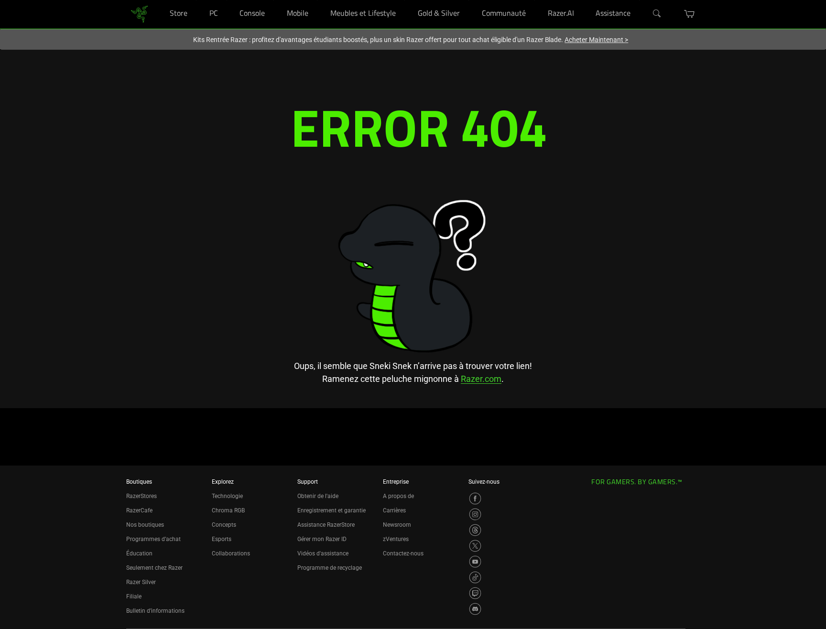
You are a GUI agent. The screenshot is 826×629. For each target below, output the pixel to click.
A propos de (398, 496)
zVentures (396, 539)
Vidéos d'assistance (322, 553)
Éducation (139, 553)
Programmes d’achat (153, 539)
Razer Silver (141, 582)
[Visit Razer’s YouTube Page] (475, 561)
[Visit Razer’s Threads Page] (475, 530)
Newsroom (397, 524)
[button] (689, 14)
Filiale (133, 596)
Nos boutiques (145, 524)
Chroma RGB (228, 510)
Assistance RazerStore (326, 524)
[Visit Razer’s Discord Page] (475, 609)
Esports (221, 539)
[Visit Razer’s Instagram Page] (475, 514)
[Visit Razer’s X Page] (475, 546)
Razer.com (481, 379)
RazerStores (141, 496)
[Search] (657, 14)
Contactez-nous (403, 553)
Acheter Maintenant (596, 39)
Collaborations (231, 553)
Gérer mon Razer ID (322, 539)
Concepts (224, 524)
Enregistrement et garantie (331, 510)
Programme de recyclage (329, 567)
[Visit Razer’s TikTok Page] (475, 577)
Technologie (227, 496)
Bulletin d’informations (155, 610)
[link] (139, 13)
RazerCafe (139, 510)
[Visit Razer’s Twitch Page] (475, 593)
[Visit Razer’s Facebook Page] (475, 498)
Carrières (394, 510)
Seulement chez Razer (154, 567)
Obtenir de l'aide (317, 496)
